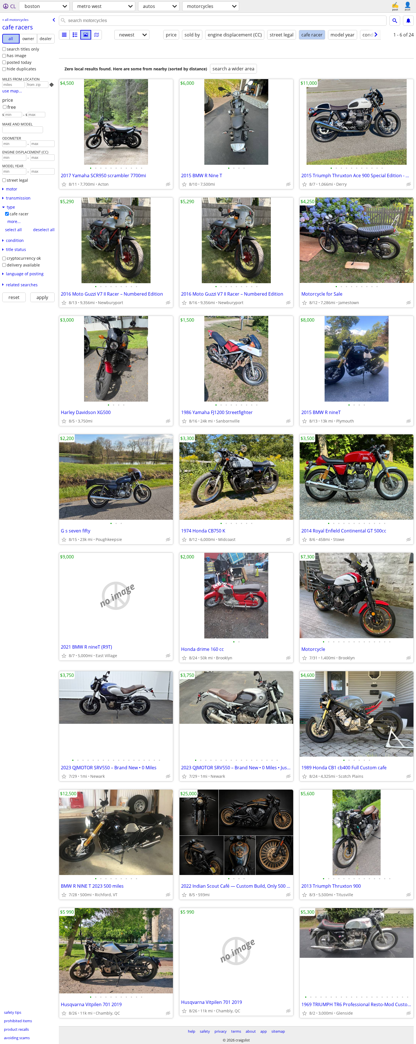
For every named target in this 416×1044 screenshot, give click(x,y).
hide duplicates (21, 69)
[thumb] (75, 35)
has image (16, 55)
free (11, 107)
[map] (96, 35)
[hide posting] (168, 184)
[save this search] (408, 21)
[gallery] (85, 35)
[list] (64, 35)
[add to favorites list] (64, 184)
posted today (19, 62)
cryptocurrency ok (24, 258)
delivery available (23, 265)
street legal (17, 180)
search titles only (23, 49)
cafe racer (19, 213)
